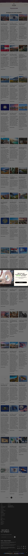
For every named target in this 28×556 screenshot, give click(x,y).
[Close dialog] (27, 271)
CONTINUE (21, 282)
